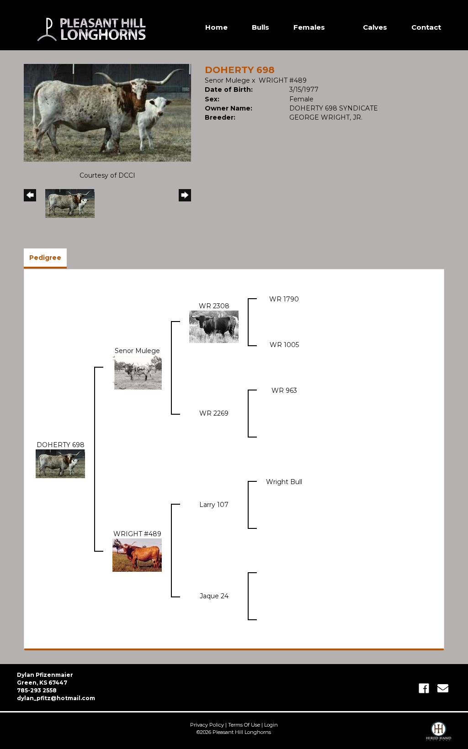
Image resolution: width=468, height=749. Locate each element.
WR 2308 (214, 306)
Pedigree (45, 257)
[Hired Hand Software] (438, 735)
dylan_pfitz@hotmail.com (56, 698)
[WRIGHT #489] (137, 554)
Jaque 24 (214, 596)
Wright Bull (284, 482)
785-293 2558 (37, 690)
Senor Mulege (227, 80)
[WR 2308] (214, 326)
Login (271, 725)
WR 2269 (214, 413)
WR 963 (284, 390)
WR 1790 (284, 299)
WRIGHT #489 (283, 80)
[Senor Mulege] (137, 372)
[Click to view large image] (107, 112)
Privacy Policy (207, 725)
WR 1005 (284, 345)
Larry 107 (214, 505)
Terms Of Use (244, 725)
